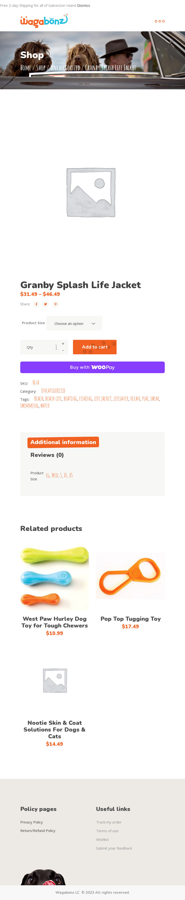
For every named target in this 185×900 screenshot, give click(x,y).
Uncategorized (65, 67)
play (145, 398)
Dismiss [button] (83, 5)
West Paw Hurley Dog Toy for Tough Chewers (54, 622)
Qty (30, 347)
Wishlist (102, 839)
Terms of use (107, 830)
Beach (38, 398)
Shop (40, 67)
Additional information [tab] (63, 442)
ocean (135, 398)
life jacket (103, 398)
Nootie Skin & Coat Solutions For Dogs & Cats (55, 729)
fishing (85, 398)
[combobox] (74, 323)
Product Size (33, 322)
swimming (29, 405)
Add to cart (95, 347)
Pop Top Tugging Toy (130, 619)
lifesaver (120, 398)
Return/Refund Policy (37, 830)
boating (70, 398)
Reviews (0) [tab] (47, 455)
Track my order (109, 822)
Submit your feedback (114, 848)
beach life (53, 398)
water (45, 405)
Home (25, 67)
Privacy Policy (31, 822)
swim (154, 398)
